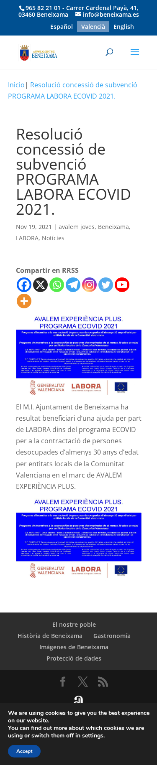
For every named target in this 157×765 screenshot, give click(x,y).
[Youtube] (122, 284)
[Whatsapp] (56, 284)
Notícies (53, 238)
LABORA (27, 238)
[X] (40, 284)
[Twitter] (105, 284)
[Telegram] (73, 284)
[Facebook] (24, 284)
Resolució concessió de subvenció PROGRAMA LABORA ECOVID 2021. (72, 90)
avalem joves (77, 227)
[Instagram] (89, 284)
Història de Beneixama (50, 636)
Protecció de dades (73, 658)
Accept (24, 751)
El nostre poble (74, 624)
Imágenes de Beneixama (73, 647)
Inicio (16, 84)
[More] (24, 301)
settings (92, 736)
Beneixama (113, 227)
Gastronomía (112, 636)
